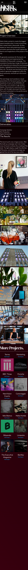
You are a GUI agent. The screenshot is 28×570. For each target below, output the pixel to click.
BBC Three (7, 374)
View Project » (7, 356)
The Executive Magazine (7, 456)
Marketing (21, 354)
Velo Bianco (7, 415)
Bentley (21, 455)
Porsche (21, 374)
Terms (7, 354)
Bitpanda (7, 435)
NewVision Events (7, 394)
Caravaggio (21, 393)
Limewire (21, 435)
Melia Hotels (21, 415)
